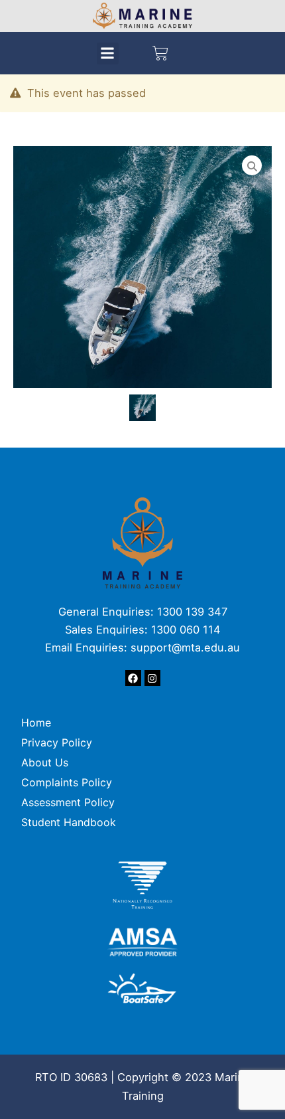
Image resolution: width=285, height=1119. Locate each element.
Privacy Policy (56, 742)
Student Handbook (68, 822)
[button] (108, 53)
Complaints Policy (70, 782)
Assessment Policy (68, 802)
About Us (44, 762)
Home (36, 722)
